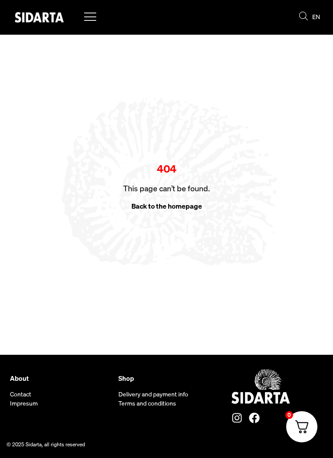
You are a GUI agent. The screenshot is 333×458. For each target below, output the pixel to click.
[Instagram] (237, 417)
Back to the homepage (166, 206)
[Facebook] (254, 417)
